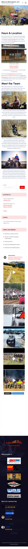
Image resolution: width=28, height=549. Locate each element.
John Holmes (8, 516)
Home (12, 17)
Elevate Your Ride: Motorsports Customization (12, 237)
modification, (23, 75)
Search (5, 185)
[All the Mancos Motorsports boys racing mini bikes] (14, 293)
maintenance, (4, 77)
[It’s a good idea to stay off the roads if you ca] (14, 315)
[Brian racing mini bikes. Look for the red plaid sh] (14, 380)
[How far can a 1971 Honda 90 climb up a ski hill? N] (14, 358)
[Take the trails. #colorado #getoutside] (14, 272)
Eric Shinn (7, 526)
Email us (5, 210)
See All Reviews (14, 533)
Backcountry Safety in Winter (11, 233)
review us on (9, 513)
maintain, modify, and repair (9, 39)
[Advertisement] (14, 414)
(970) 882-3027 (12, 73)
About (16, 17)
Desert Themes (14, 544)
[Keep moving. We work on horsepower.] (14, 337)
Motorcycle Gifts (9, 241)
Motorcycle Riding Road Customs (12, 244)
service (15, 41)
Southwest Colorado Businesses (12, 247)
